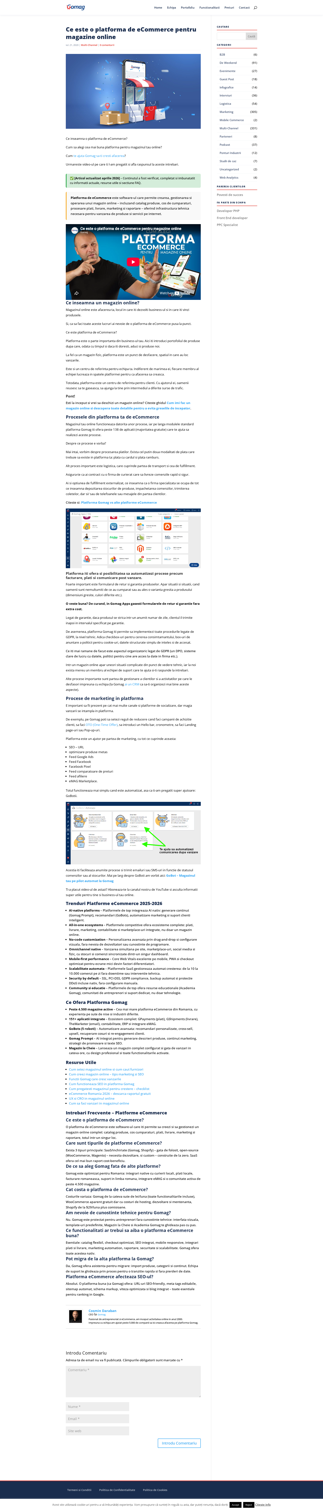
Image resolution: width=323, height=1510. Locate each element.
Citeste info (263, 1504)
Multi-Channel (89, 45)
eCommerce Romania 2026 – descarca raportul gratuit (110, 1093)
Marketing (226, 112)
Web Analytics (229, 177)
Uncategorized (229, 169)
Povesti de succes (230, 195)
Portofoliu (187, 7)
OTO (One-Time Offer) (102, 725)
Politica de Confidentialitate (117, 1490)
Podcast (225, 144)
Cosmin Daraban (102, 1310)
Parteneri (226, 136)
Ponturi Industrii (230, 153)
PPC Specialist (227, 225)
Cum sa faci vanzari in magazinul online (99, 1103)
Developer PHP (228, 211)
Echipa (171, 7)
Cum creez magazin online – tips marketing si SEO (106, 1074)
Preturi (229, 7)
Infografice (227, 87)
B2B (222, 54)
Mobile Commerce (232, 120)
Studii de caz (228, 161)
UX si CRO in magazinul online (92, 1098)
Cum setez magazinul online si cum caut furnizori (106, 1069)
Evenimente (228, 71)
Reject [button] (248, 1504)
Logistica (225, 103)
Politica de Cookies (155, 1490)
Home (158, 7)
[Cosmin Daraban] (75, 1321)
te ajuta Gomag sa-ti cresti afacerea (98, 156)
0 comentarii (107, 45)
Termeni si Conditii (79, 1490)
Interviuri (226, 95)
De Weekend (228, 63)
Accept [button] (235, 1504)
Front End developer (232, 218)
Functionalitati (209, 7)
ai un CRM (132, 684)
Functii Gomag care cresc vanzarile (95, 1079)
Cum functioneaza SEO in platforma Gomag (101, 1084)
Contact (244, 7)
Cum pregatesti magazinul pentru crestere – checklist (109, 1089)
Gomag (102, 1314)
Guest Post (227, 79)
